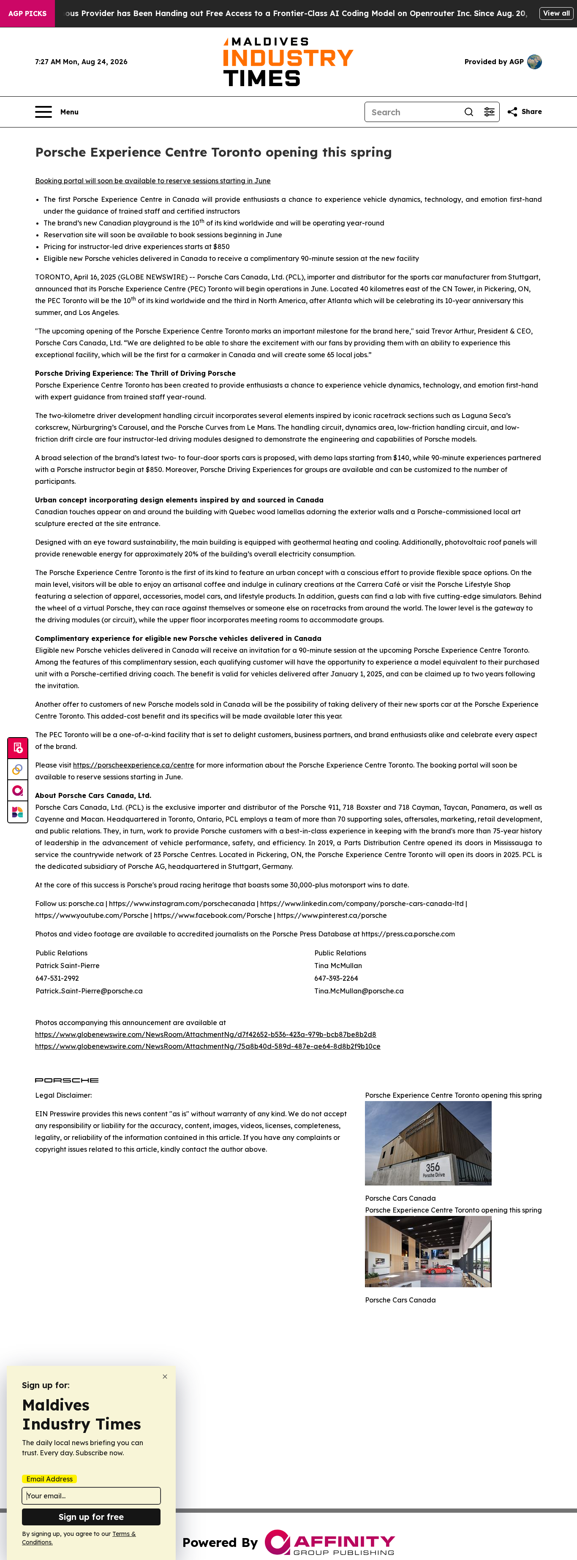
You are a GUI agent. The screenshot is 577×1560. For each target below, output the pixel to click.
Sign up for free (91, 1516)
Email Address (49, 1479)
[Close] (165, 1377)
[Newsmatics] (17, 811)
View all (556, 13)
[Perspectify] (17, 769)
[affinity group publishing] (17, 790)
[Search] (469, 112)
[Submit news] (17, 748)
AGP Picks (27, 13)
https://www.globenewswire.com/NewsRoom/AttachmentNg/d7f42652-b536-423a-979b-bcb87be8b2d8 (205, 1034)
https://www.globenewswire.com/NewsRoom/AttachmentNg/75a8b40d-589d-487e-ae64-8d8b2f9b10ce (208, 1046)
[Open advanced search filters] (489, 112)
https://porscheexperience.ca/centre (133, 765)
